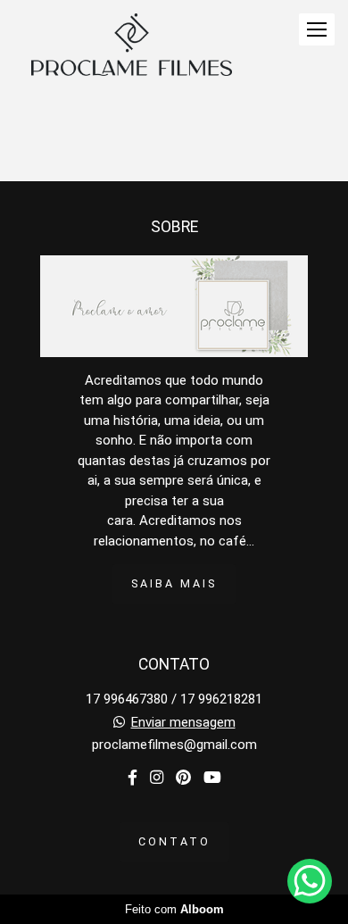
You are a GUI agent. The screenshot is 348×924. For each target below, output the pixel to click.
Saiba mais (174, 583)
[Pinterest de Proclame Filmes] (183, 778)
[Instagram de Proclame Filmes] (156, 778)
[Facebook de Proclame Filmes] (132, 778)
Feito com (174, 909)
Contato (174, 841)
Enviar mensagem (183, 722)
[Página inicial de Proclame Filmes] (131, 46)
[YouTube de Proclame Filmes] (212, 778)
